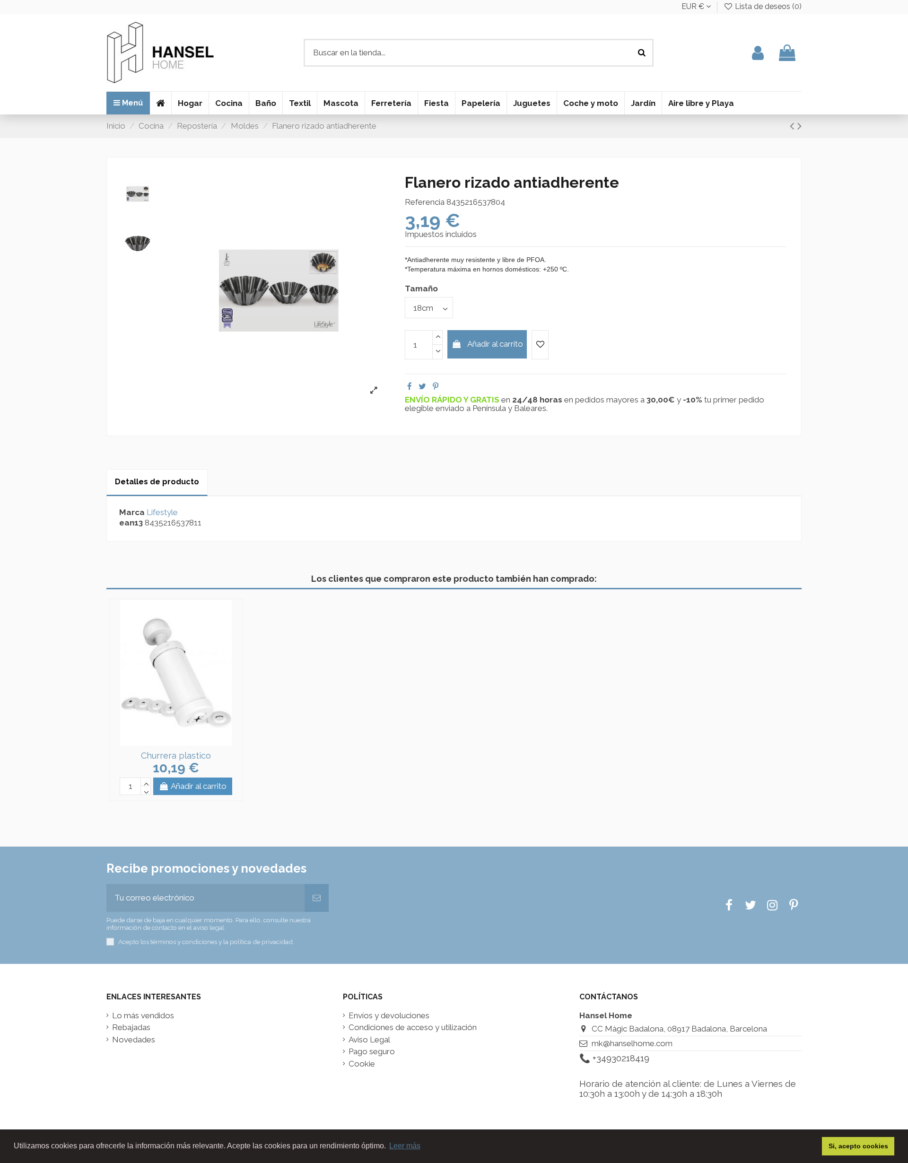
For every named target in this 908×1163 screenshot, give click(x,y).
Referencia (425, 202)
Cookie (362, 1063)
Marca (132, 512)
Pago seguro (372, 1051)
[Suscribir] (317, 898)
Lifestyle (162, 512)
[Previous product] (793, 126)
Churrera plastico (176, 756)
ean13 (131, 522)
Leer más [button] (404, 1146)
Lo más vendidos (143, 1015)
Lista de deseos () (767, 6)
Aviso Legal (369, 1039)
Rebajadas (131, 1027)
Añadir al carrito (495, 344)
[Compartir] (409, 386)
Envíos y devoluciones (389, 1015)
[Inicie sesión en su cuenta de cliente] (757, 52)
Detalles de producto (157, 481)
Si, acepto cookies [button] (858, 1146)
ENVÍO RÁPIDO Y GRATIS (453, 399)
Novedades (133, 1039)
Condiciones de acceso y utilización (413, 1027)
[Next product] (799, 126)
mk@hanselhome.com (632, 1043)
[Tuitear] (422, 386)
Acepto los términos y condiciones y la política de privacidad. (206, 941)
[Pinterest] (435, 386)
